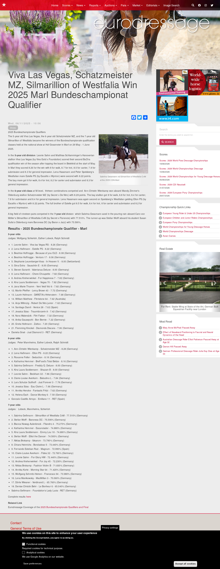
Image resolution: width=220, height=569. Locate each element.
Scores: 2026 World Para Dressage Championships (183, 160)
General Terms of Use (25, 528)
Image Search (171, 5)
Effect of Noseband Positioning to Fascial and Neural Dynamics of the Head (188, 333)
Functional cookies (36, 544)
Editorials (152, 5)
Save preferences (32, 563)
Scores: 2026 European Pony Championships (180, 192)
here (28, 496)
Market (137, 5)
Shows (13, 127)
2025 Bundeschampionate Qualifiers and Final (64, 507)
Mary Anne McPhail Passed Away (179, 327)
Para (124, 5)
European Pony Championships (178, 222)
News (80, 5)
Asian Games (169, 235)
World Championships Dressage (178, 231)
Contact (15, 523)
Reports (94, 5)
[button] (163, 282)
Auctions (110, 5)
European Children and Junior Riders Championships (188, 217)
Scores (66, 5)
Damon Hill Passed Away (175, 346)
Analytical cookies (35, 552)
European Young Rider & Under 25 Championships (186, 213)
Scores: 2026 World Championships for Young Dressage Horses (189, 176)
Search (169, 141)
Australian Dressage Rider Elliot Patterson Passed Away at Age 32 (191, 341)
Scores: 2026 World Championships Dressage (181, 168)
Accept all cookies (185, 563)
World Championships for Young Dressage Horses (186, 226)
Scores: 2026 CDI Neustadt (172, 184)
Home (54, 5)
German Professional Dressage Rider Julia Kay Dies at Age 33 (191, 352)
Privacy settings (110, 527)
